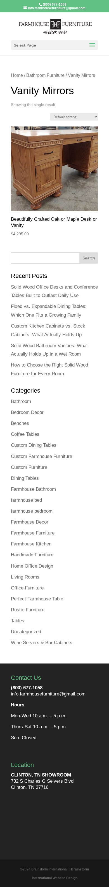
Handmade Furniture (32, 554)
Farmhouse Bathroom (33, 489)
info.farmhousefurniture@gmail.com (48, 694)
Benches (20, 423)
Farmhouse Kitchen (31, 544)
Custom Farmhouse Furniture (41, 456)
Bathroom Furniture (45, 75)
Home (17, 75)
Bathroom (21, 401)
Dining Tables (25, 478)
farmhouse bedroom (32, 511)
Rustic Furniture (27, 609)
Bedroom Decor (27, 412)
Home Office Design (32, 566)
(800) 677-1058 (26, 687)
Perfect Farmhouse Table (37, 599)
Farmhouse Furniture (32, 533)
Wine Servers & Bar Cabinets (41, 642)
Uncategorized (26, 631)
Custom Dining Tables (33, 445)
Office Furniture (27, 588)
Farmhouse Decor (29, 522)
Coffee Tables (25, 434)
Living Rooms (25, 577)
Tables (17, 620)
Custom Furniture (29, 467)
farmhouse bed (26, 500)
